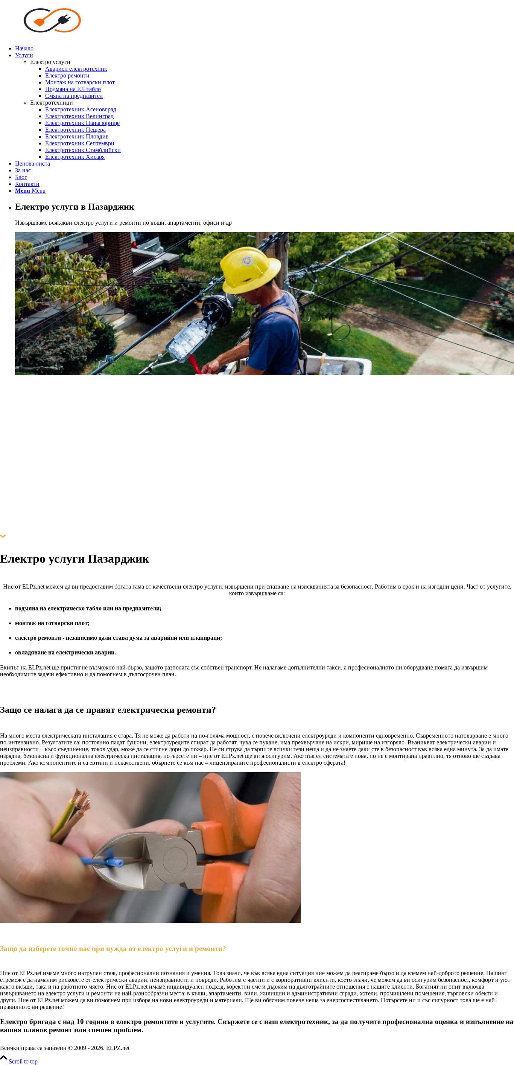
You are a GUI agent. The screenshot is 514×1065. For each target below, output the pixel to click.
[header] (56, 35)
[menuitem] (264, 48)
